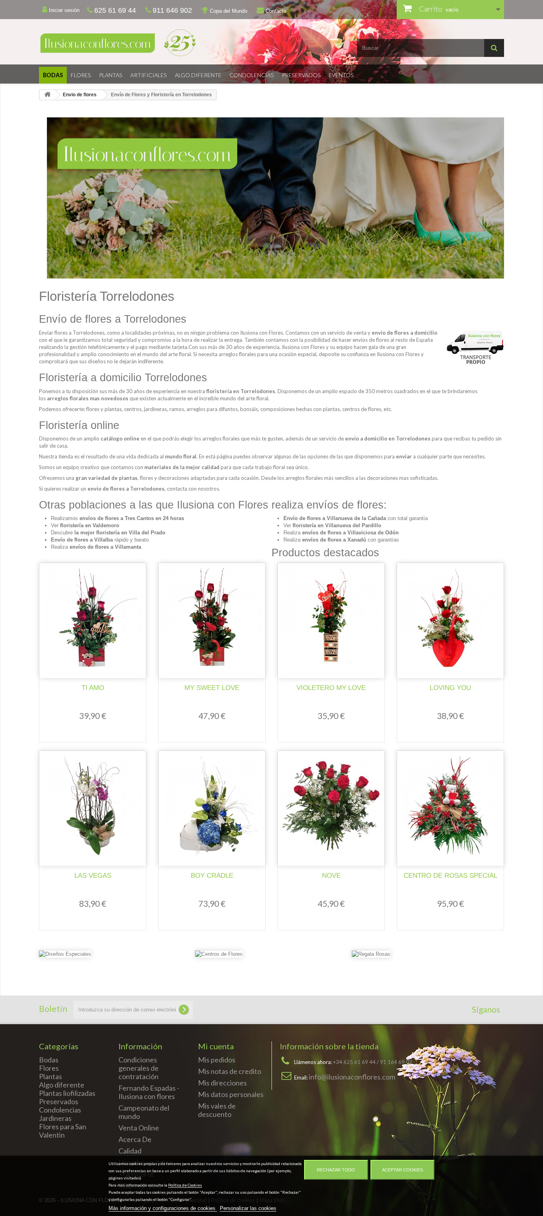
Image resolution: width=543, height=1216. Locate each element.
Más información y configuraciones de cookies (163, 1208)
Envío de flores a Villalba (82, 540)
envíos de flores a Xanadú (334, 540)
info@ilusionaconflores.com (352, 1076)
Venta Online (138, 1127)
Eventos (341, 75)
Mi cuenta (216, 1046)
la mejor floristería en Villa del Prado (119, 533)
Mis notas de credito (229, 1071)
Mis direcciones (222, 1082)
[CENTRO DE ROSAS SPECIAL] (450, 805)
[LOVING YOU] (450, 618)
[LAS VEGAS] (92, 805)
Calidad (130, 1150)
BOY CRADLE (212, 875)
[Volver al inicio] (47, 95)
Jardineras (55, 1118)
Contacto (275, 11)
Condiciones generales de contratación (138, 1068)
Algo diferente (198, 75)
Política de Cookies (185, 1185)
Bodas (53, 75)
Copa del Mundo (227, 11)
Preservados (301, 75)
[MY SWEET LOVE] (212, 618)
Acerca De (134, 1139)
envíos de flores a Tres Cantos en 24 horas (132, 518)
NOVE (331, 875)
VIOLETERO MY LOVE (331, 688)
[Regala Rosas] (371, 956)
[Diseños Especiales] (65, 956)
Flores (81, 75)
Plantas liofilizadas (67, 1093)
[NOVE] (331, 805)
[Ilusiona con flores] (152, 42)
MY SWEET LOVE (211, 688)
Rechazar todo (336, 1169)
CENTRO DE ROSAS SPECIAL (450, 875)
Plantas (110, 75)
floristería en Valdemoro (89, 525)
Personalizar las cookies (248, 1208)
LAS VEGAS (92, 875)
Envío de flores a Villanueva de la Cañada (334, 518)
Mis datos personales (231, 1094)
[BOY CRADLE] (212, 805)
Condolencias (251, 75)
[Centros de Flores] (218, 956)
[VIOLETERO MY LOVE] (331, 618)
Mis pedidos (216, 1059)
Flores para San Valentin (62, 1130)
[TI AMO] (92, 618)
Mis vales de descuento (217, 1110)
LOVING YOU (450, 688)
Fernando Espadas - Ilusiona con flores (148, 1092)
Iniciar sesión (63, 10)
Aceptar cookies (402, 1169)
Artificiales (148, 75)
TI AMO (92, 688)
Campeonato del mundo (143, 1112)
